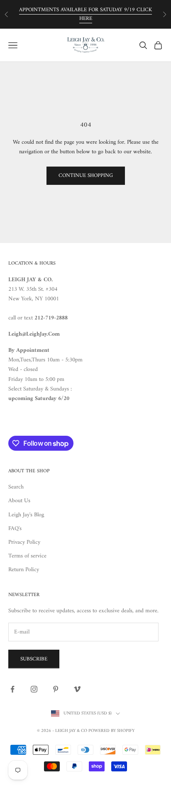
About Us (19, 501)
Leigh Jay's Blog (26, 515)
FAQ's (15, 528)
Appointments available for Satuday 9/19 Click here (85, 14)
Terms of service (27, 556)
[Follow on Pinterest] (55, 689)
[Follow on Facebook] (12, 689)
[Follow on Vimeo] (77, 689)
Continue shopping (86, 175)
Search (16, 487)
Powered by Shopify (111, 731)
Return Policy (23, 570)
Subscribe (33, 659)
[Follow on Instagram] (34, 689)
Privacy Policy (24, 542)
